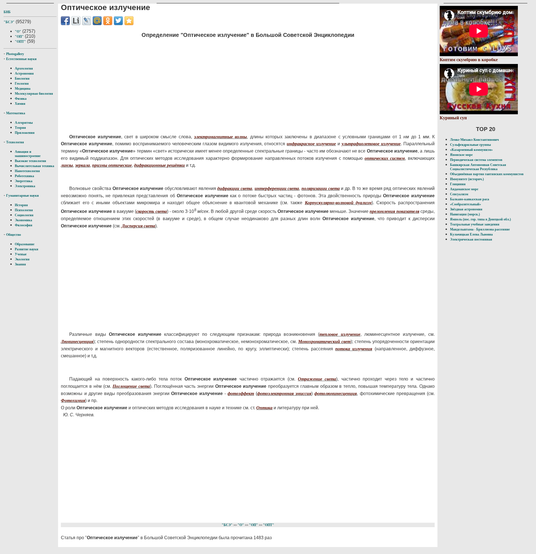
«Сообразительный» (465, 204)
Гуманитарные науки (22, 196)
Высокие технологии (30, 161)
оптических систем (385, 158)
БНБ (7, 12)
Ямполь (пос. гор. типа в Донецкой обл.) (480, 219)
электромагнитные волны (220, 136)
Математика (15, 113)
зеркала (82, 165)
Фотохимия (73, 400)
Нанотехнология (27, 171)
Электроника (25, 186)
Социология (24, 215)
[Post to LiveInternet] (75, 20)
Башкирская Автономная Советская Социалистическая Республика (478, 167)
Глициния (458, 184)
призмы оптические (112, 165)
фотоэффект (241, 393)
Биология (22, 78)
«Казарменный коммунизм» (471, 150)
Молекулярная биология (34, 94)
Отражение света (317, 379)
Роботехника (24, 176)
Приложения (25, 133)
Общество (13, 235)
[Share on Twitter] (118, 20)
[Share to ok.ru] (107, 20)
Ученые (21, 254)
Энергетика (23, 181)
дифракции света (234, 188)
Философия (23, 225)
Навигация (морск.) (465, 214)
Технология (15, 142)
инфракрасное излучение (311, 143)
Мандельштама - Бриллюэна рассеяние (480, 229)
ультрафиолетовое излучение (371, 143)
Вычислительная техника (34, 166)
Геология (22, 83)
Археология (24, 68)
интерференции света (277, 188)
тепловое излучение (339, 334)
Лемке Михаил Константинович (474, 140)
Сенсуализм (459, 194)
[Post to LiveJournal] (86, 20)
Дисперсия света (138, 225)
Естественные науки (21, 59)
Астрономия (24, 73)
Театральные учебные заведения (474, 224)
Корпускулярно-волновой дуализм (338, 202)
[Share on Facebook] (65, 20)
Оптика (264, 407)
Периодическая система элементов (476, 160)
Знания (20, 264)
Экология (22, 259)
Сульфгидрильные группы (470, 145)
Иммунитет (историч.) (467, 179)
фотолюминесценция (335, 393)
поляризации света (321, 188)
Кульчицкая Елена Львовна (471, 234)
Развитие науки (26, 249)
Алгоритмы (24, 123)
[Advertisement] (212, 82)
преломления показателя (394, 211)
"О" (18, 32)
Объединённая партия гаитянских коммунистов (486, 174)
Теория (20, 128)
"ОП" (19, 37)
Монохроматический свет (324, 341)
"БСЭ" (9, 22)
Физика (21, 99)
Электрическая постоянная (471, 239)
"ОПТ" (20, 42)
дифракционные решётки (159, 165)
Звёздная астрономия (466, 209)
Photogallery (15, 54)
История (21, 205)
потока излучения (353, 348)
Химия (20, 104)
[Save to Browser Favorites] (129, 20)
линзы (67, 165)
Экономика (23, 220)
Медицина (22, 89)
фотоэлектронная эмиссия (284, 393)
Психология (24, 210)
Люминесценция (77, 341)
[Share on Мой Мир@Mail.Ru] (97, 20)
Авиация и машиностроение (27, 154)
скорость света (151, 211)
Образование (24, 244)
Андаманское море (464, 189)
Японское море (461, 155)
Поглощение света (131, 386)
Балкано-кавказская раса (469, 199)
